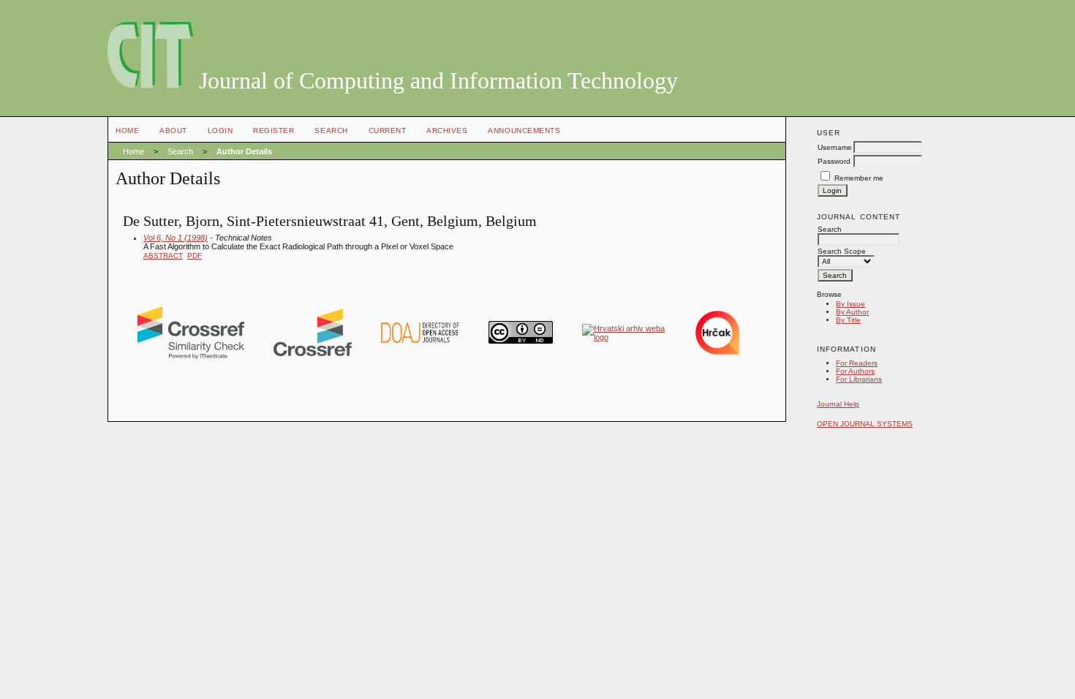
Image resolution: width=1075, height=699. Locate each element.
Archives (446, 130)
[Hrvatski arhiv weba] (624, 337)
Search (330, 130)
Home (127, 130)
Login (220, 130)
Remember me (858, 178)
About (173, 130)
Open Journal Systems (865, 424)
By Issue (850, 304)
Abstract (163, 256)
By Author (852, 312)
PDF (194, 256)
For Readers (857, 363)
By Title (848, 320)
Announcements (524, 130)
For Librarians (859, 379)
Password (834, 161)
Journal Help (838, 404)
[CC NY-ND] (521, 340)
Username (835, 147)
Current (388, 130)
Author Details (244, 151)
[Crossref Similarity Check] (190, 356)
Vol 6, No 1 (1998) (175, 237)
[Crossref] (313, 353)
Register (273, 130)
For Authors (855, 371)
